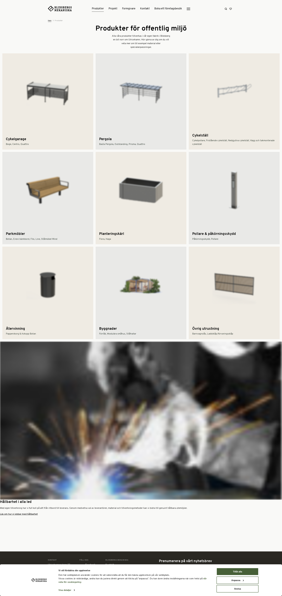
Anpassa (235, 580)
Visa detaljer (64, 590)
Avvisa (237, 588)
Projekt (113, 8)
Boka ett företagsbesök (168, 8)
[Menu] (188, 9)
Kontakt (145, 8)
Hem (49, 21)
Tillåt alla (237, 571)
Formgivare (128, 8)
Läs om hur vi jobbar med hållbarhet (19, 514)
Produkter (98, 8)
